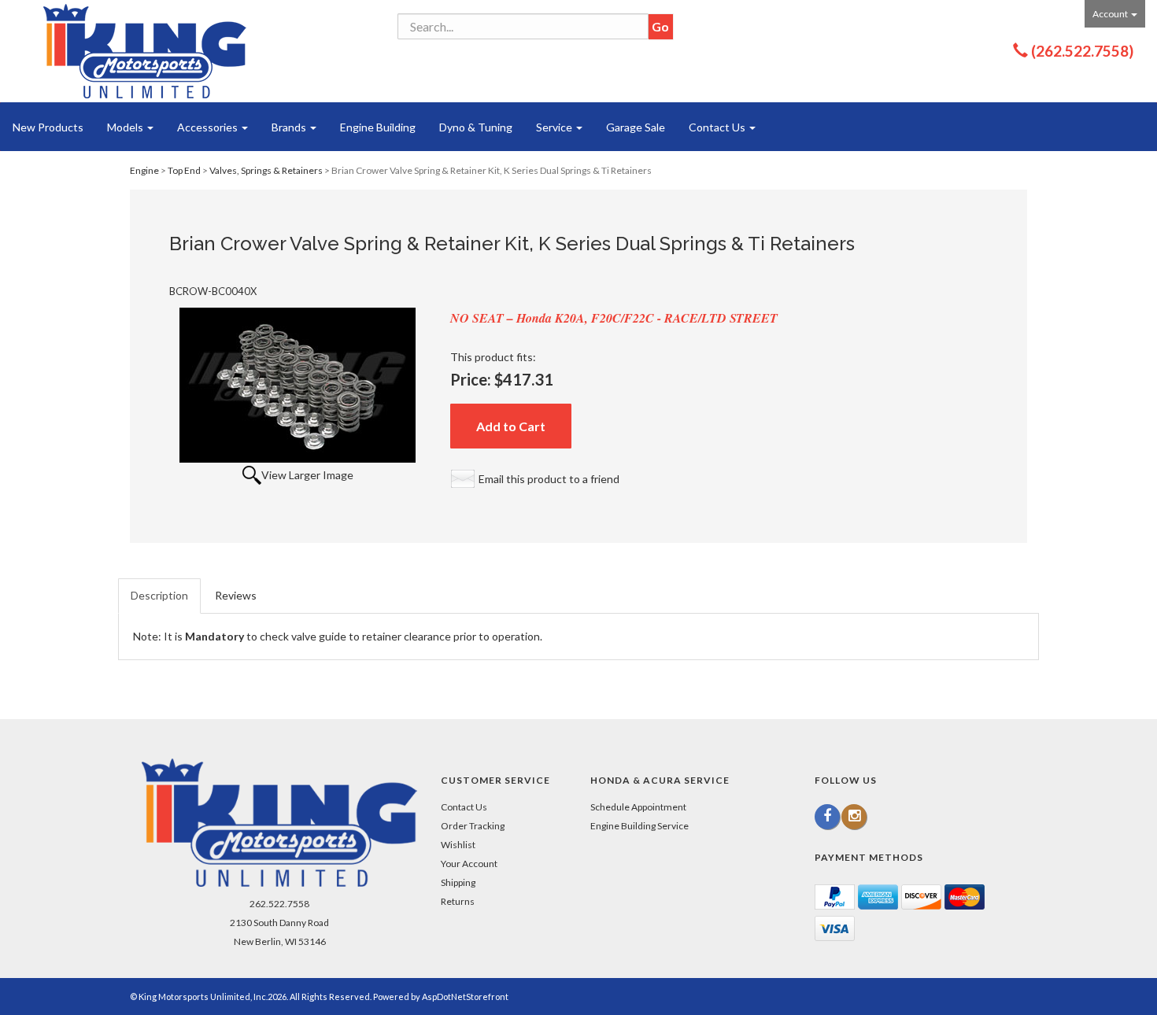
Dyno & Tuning (475, 127)
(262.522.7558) (1082, 51)
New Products (48, 127)
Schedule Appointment (638, 807)
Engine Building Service (639, 826)
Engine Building (378, 127)
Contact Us (718, 127)
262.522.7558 (279, 904)
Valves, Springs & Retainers (266, 170)
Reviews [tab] (236, 595)
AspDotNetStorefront (465, 996)
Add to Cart (510, 426)
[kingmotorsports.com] (144, 51)
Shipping (458, 882)
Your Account (469, 863)
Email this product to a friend (549, 478)
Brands (290, 127)
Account (1110, 14)
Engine (144, 170)
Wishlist (458, 845)
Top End (184, 170)
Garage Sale (635, 127)
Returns (458, 901)
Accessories (208, 127)
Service (555, 127)
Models (126, 127)
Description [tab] (159, 595)
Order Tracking (473, 826)
